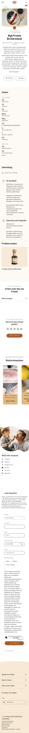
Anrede (6, 514)
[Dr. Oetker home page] (14, 2)
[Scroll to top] (25, 728)
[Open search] (26, 2)
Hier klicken (16, 637)
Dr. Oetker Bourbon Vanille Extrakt (11, 125)
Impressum (5, 727)
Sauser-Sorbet (10, 385)
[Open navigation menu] (3, 2)
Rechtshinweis (6, 724)
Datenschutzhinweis (15, 617)
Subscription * (9, 558)
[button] (14, 29)
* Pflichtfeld (8, 651)
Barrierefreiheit (6, 726)
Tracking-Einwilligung (7, 721)
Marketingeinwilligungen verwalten (11, 729)
